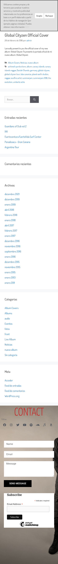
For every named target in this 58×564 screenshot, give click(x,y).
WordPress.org (12, 396)
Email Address (15, 504)
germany (33, 70)
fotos (7, 328)
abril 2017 (9, 225)
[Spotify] (31, 425)
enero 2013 (10, 277)
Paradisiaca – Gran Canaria (17, 142)
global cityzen (43, 70)
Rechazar (49, 15)
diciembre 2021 (12, 194)
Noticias (23, 62)
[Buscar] (34, 99)
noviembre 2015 (12, 267)
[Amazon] (51, 425)
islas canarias (26, 74)
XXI (6, 131)
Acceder (9, 380)
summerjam (27, 78)
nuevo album (33, 62)
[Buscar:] (17, 99)
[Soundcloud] (38, 425)
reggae (7, 78)
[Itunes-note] (44, 425)
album (29, 66)
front (7, 334)
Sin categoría (11, 355)
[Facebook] (4, 425)
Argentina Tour (12, 147)
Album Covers (14, 62)
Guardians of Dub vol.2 (15, 126)
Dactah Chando (23, 70)
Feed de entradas (13, 385)
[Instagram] (11, 425)
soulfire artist (16, 78)
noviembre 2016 (12, 246)
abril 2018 (9, 209)
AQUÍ (27, 27)
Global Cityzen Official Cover (27, 35)
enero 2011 (10, 282)
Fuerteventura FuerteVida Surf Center (23, 136)
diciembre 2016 (12, 241)
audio (7, 318)
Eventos (9, 323)
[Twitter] (18, 425)
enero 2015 (10, 272)
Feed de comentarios (15, 390)
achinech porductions (17, 66)
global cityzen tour (12, 74)
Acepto (39, 15)
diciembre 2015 (12, 261)
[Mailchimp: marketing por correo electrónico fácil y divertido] (29, 526)
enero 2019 (10, 204)
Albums (8, 313)
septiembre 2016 (13, 251)
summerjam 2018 (40, 78)
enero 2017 (10, 235)
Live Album (10, 339)
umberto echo (19, 82)
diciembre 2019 (12, 199)
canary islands (38, 66)
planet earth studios (40, 74)
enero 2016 (10, 256)
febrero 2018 (11, 215)
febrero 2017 (11, 230)
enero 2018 (10, 220)
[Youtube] (24, 425)
